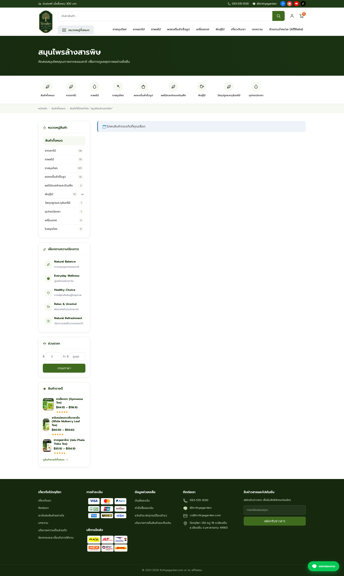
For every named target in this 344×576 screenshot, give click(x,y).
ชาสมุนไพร (120, 29)
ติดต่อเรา (43, 508)
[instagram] (289, 3)
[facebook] (282, 3)
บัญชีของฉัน (142, 501)
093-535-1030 (240, 4)
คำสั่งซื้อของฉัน (144, 508)
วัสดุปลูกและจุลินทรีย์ (63, 203)
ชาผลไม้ (156, 29)
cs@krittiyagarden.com (205, 515)
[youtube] (296, 3)
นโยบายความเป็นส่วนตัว (52, 530)
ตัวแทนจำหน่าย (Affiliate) (286, 29)
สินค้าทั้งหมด (58, 108)
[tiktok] (303, 3)
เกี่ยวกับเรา (238, 29)
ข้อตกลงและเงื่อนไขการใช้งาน (55, 538)
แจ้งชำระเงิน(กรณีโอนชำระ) (151, 515)
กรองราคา (64, 368)
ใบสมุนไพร (63, 229)
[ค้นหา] (278, 16)
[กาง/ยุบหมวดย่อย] (82, 194)
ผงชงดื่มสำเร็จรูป (178, 29)
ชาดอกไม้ (139, 29)
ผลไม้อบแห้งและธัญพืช (63, 185)
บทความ (257, 29)
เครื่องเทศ (202, 29)
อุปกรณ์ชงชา (63, 211)
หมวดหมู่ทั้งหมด (78, 30)
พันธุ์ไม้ (220, 29)
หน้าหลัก (42, 108)
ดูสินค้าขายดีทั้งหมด (53, 459)
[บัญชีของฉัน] (292, 16)
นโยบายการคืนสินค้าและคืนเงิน (153, 523)
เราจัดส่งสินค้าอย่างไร (51, 515)
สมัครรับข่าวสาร (274, 521)
